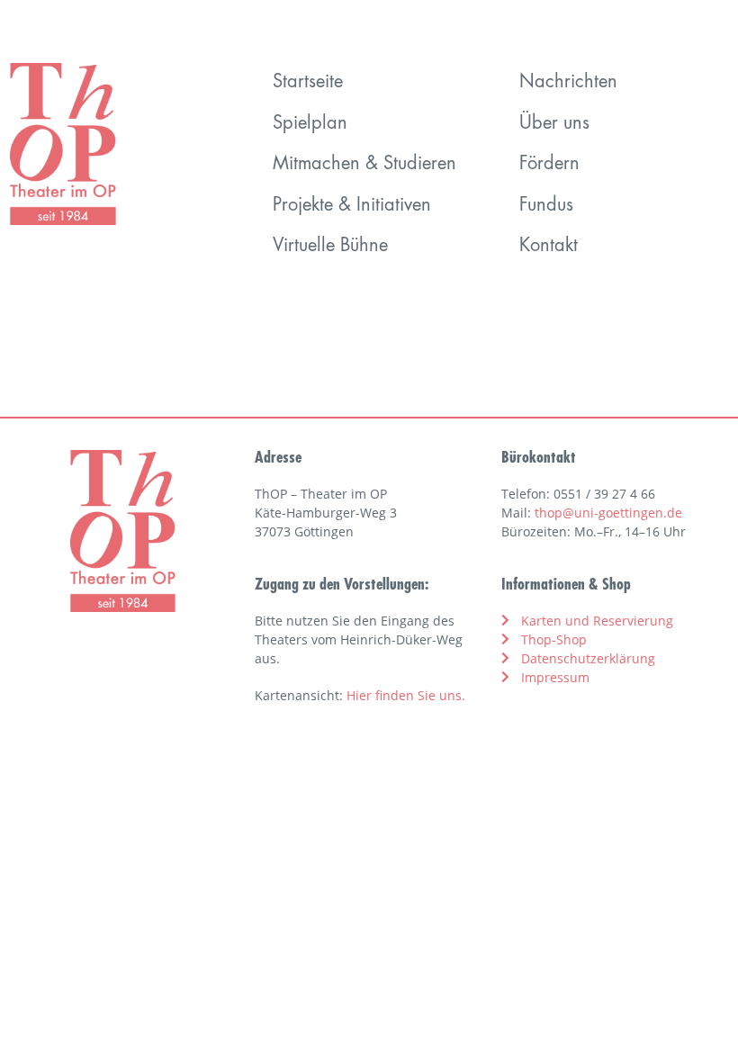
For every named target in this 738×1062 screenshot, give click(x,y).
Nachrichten (568, 83)
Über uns (554, 124)
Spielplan (310, 124)
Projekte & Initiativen (352, 206)
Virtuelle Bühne (330, 247)
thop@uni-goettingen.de (608, 512)
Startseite (308, 83)
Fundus (546, 206)
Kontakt (548, 247)
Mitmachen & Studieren (364, 165)
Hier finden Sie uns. (405, 695)
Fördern (549, 165)
